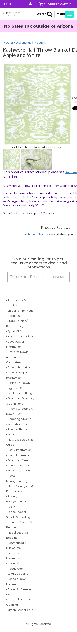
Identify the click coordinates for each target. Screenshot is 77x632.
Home (8, 3)
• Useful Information (19, 449)
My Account (30, 4)
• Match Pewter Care (19, 610)
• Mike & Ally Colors (18, 470)
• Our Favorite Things (19, 393)
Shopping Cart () (58, 4)
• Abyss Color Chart (18, 465)
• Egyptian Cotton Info (20, 388)
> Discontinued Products (29, 42)
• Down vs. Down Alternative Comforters (17, 357)
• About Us (13, 315)
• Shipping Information (20, 310)
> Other (8, 42)
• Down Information (18, 367)
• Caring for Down (18, 382)
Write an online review (38, 234)
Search (41, 13)
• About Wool (14, 568)
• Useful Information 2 (20, 455)
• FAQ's (10, 506)
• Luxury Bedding (17, 573)
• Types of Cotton (17, 331)
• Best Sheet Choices (19, 336)
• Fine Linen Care (17, 460)
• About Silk (13, 563)
